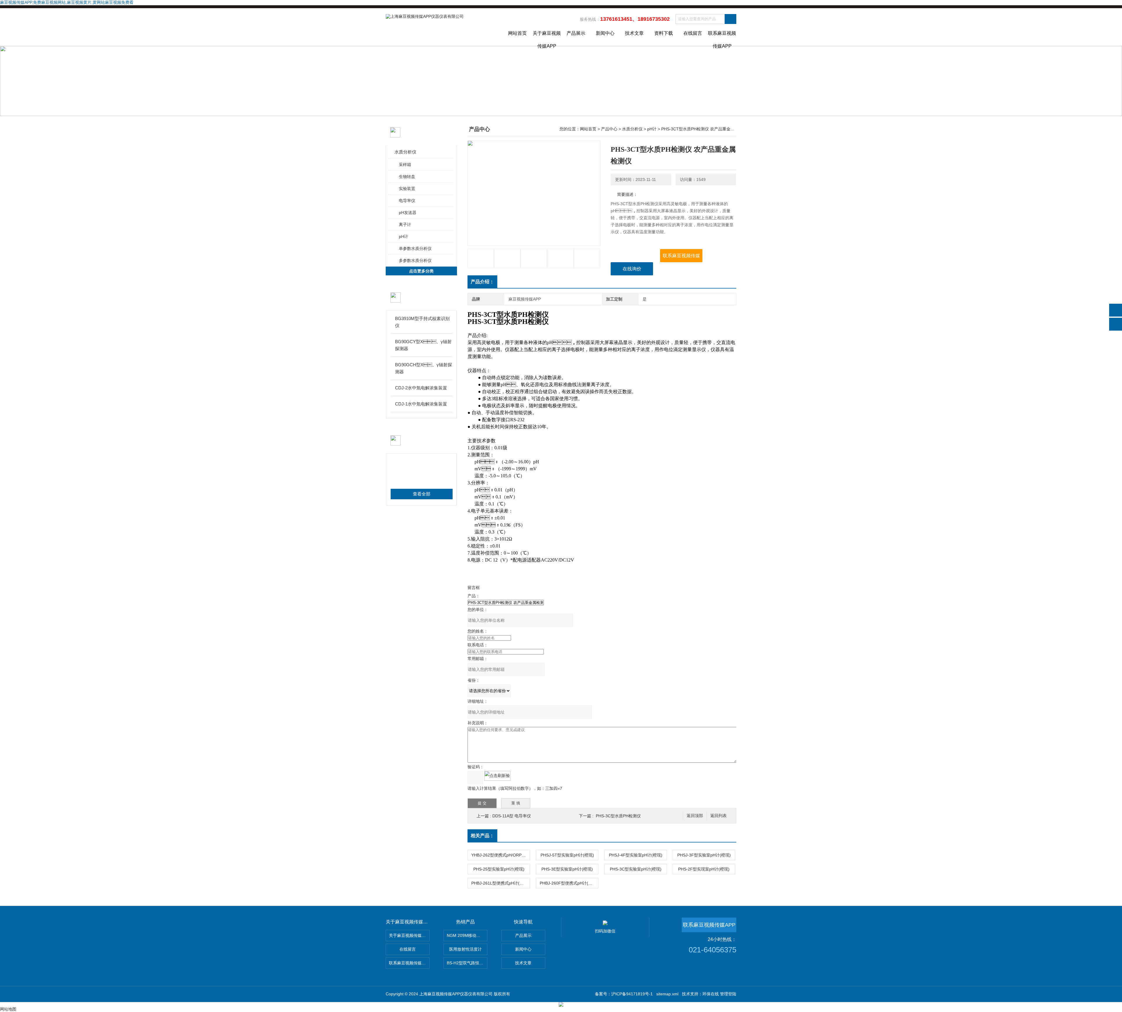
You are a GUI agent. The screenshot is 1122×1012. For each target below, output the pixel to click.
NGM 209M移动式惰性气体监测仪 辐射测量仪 (467, 935)
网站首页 (517, 33)
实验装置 (407, 188)
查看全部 (421, 493)
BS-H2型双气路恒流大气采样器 (467, 963)
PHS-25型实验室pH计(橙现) (498, 869)
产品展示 (576, 33)
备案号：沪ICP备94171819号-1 (624, 994)
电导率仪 (407, 200)
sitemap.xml (667, 994)
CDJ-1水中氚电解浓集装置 (421, 403)
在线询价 (632, 268)
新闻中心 (605, 33)
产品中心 (609, 129)
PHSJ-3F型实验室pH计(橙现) (704, 855)
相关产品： (482, 835)
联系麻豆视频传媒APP (722, 38)
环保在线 (710, 994)
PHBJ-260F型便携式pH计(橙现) (569, 883)
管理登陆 (728, 994)
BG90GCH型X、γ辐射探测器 (423, 368)
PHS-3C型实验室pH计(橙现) (636, 869)
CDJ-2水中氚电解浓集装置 (421, 387)
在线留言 (692, 33)
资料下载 (663, 33)
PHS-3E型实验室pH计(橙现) (567, 869)
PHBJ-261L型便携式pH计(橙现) (500, 883)
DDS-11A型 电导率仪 (511, 816)
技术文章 (634, 33)
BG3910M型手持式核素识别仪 (422, 322)
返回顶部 (695, 816)
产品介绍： (482, 281)
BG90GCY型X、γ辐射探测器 (423, 345)
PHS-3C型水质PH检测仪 (618, 816)
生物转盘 (407, 176)
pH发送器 (407, 212)
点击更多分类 (421, 271)
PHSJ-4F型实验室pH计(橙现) (635, 855)
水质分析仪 (405, 151)
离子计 (405, 224)
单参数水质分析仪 (415, 248)
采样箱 (405, 164)
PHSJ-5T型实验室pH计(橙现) (567, 855)
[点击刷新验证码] (497, 776)
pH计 (403, 236)
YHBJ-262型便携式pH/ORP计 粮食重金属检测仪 (500, 855)
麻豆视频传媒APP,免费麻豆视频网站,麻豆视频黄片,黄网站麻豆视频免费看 (67, 2)
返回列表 (718, 816)
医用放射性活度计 (465, 949)
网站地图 (8, 1009)
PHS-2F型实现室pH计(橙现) (704, 869)
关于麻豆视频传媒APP (547, 38)
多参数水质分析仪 (415, 260)
